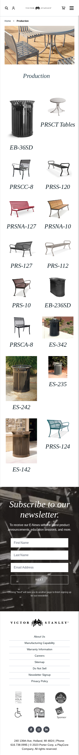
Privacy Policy (39, 681)
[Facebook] (31, 729)
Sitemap (39, 662)
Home (8, 21)
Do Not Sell (39, 668)
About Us (39, 636)
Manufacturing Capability (40, 642)
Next (39, 579)
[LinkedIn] (46, 729)
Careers (39, 655)
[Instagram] (39, 729)
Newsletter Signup (40, 674)
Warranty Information (39, 649)
